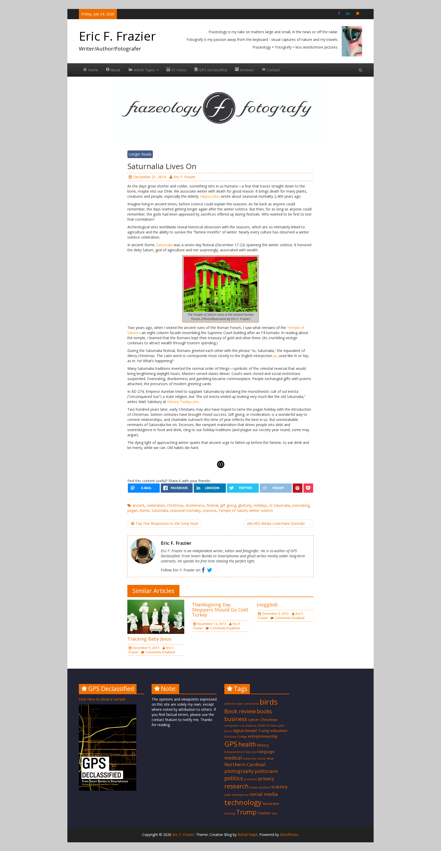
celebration (155, 505)
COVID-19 (263, 725)
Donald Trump (257, 730)
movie (261, 758)
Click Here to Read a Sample (102, 699)
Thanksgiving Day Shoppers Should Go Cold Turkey (220, 609)
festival (212, 505)
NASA (270, 758)
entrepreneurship (263, 736)
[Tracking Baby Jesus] (155, 616)
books (264, 711)
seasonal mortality (185, 510)
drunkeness (195, 505)
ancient (138, 505)
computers (231, 725)
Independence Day (237, 752)
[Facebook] (339, 13)
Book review (240, 711)
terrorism (271, 803)
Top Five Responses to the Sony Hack (167, 523)
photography (239, 771)
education (279, 730)
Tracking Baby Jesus (149, 639)
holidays (260, 505)
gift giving (228, 505)
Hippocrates (210, 196)
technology (243, 802)
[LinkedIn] (348, 13)
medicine (249, 758)
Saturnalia (164, 244)
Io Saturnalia (279, 505)
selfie (227, 795)
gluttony (245, 505)
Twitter (264, 812)
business (235, 719)
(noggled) (267, 604)
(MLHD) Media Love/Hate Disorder (276, 523)
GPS (230, 744)
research (236, 786)
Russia (254, 787)
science (279, 786)
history (263, 745)
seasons (209, 510)
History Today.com (183, 401)
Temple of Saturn (232, 510)
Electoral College (235, 736)
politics (233, 778)
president (250, 779)
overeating (301, 505)
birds (269, 702)
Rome (145, 510)
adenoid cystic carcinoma (241, 703)
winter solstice (261, 510)
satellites (264, 787)
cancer (253, 719)
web (274, 813)
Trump (246, 812)
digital (238, 730)
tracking (229, 813)
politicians (266, 771)
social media (264, 794)
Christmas (175, 505)
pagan (132, 510)
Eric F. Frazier (117, 36)
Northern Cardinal (244, 764)
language (267, 751)
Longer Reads (140, 154)
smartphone (240, 795)
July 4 (254, 752)
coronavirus (248, 725)
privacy (266, 778)
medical (233, 757)
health (247, 744)
